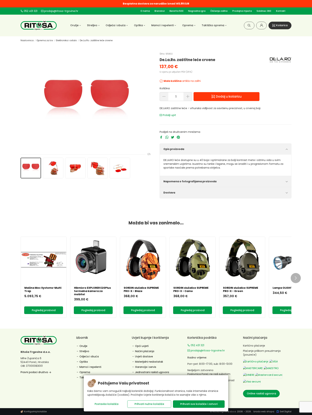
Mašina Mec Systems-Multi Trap (42, 289)
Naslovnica (27, 40)
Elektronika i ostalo (66, 40)
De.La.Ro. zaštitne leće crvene (96, 40)
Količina (165, 88)
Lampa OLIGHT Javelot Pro (291, 288)
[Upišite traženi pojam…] (249, 25)
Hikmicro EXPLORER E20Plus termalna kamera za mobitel (92, 291)
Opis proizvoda (173, 149)
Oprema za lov (44, 40)
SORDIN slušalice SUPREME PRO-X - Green (240, 289)
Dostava (169, 192)
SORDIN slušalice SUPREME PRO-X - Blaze (141, 289)
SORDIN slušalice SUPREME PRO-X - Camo (191, 289)
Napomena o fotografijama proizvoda (189, 181)
